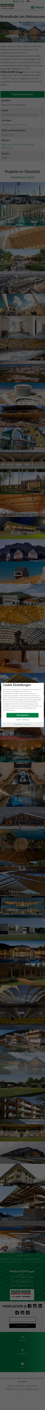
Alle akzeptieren (22, 715)
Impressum (27, 724)
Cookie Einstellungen (22, 720)
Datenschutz (18, 724)
